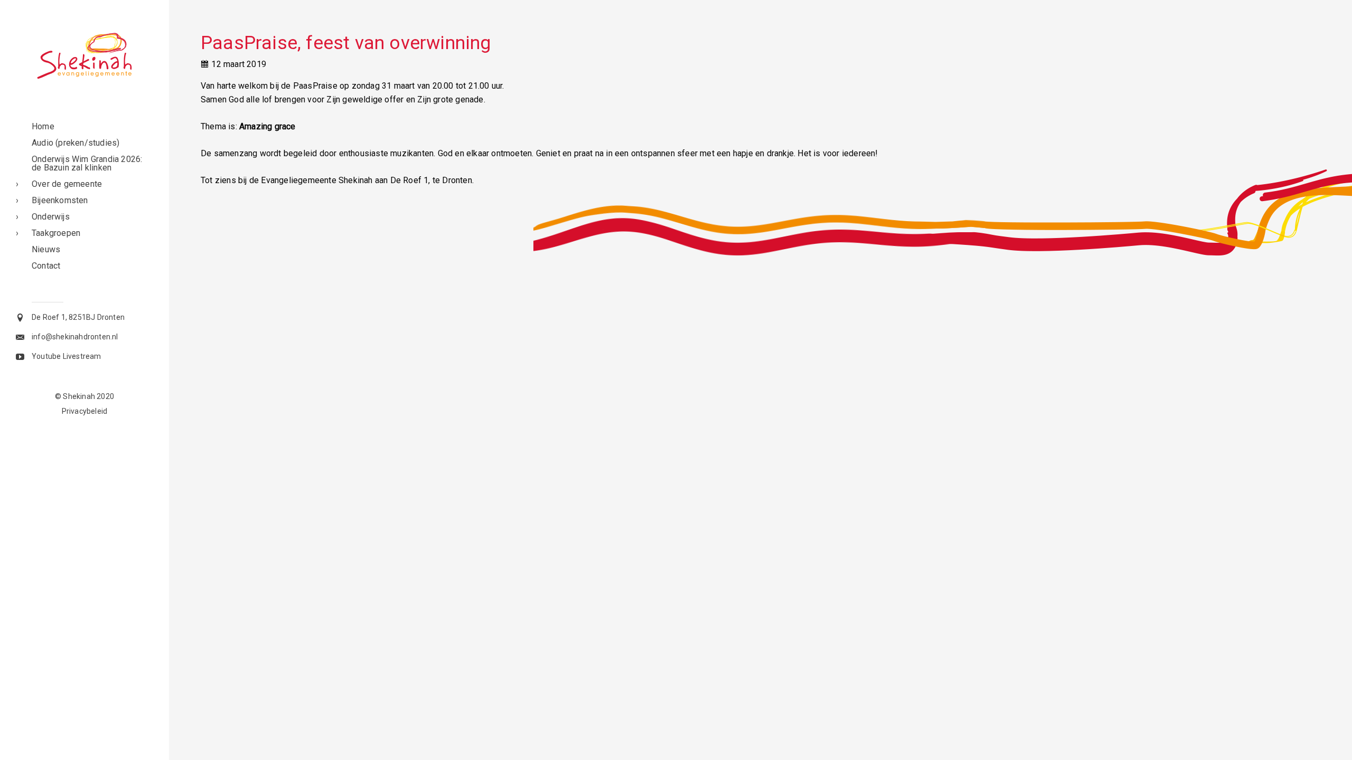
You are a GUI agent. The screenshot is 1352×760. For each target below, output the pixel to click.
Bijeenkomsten (60, 200)
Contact (46, 266)
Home (43, 126)
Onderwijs (51, 217)
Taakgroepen (56, 233)
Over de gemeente (67, 184)
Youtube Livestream (66, 356)
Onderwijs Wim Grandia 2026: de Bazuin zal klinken (87, 163)
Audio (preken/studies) (75, 143)
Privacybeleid (85, 411)
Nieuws (46, 249)
